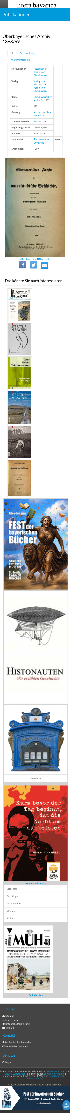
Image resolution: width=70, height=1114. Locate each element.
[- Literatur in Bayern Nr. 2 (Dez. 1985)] (35, 305)
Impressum (11, 1020)
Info (12, 53)
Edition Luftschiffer (14, 1073)
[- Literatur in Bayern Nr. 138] (35, 407)
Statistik (9, 1027)
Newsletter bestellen (16, 1046)
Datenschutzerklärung (17, 1023)
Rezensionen (14, 903)
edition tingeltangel (54, 1073)
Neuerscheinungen (35, 883)
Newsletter (36, 778)
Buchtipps (12, 896)
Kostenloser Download (41, 141)
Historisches (40, 121)
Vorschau (12, 888)
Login (7, 1062)
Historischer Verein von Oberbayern (40, 72)
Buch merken (29, 259)
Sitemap (9, 1015)
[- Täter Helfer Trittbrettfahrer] (35, 373)
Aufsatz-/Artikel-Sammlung (42, 114)
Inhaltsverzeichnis (20, 59)
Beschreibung (27, 53)
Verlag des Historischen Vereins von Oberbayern (40, 86)
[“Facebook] (22, 264)
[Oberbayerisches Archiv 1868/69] (44, 265)
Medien (11, 911)
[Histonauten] (36, 544)
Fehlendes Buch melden (18, 1042)
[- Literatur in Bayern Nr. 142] (35, 339)
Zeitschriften (36, 995)
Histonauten (53, 1071)
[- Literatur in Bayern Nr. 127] (35, 442)
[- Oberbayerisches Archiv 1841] (35, 478)
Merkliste (45, 259)
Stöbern (11, 918)
